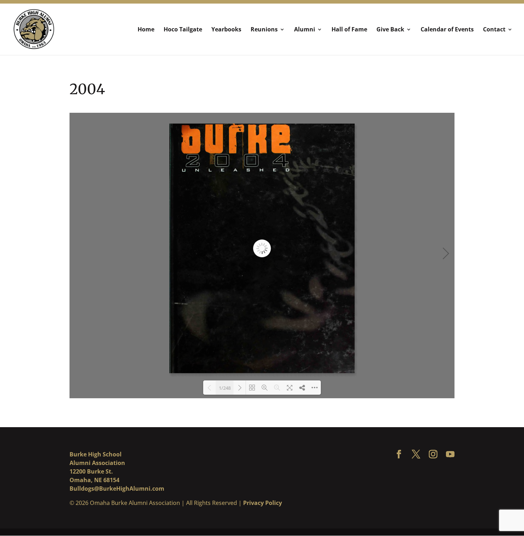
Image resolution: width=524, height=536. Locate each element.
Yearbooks (226, 30)
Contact (494, 30)
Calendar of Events (447, 30)
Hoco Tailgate (183, 30)
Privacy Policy (262, 503)
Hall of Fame (349, 30)
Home (146, 30)
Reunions (264, 30)
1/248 (225, 388)
